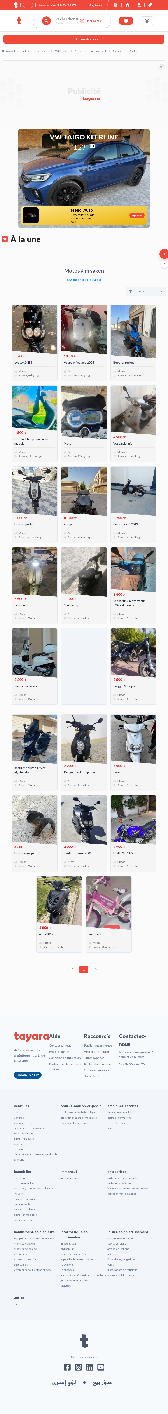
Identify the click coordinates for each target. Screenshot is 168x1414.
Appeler (137, 215)
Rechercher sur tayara (99, 1064)
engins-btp (20, 1143)
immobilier (23, 1171)
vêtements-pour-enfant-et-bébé (33, 1269)
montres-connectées (73, 1254)
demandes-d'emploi (119, 1112)
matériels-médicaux (119, 1183)
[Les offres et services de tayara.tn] (150, 5)
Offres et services (96, 1070)
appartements (22, 1204)
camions (19, 1159)
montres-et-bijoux (24, 1243)
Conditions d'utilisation (65, 1058)
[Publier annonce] (126, 21)
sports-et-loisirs (116, 1243)
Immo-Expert (28, 1075)
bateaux (18, 1149)
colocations (21, 1178)
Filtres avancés (94, 1058)
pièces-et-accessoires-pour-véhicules (36, 1154)
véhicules (21, 1106)
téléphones (67, 1269)
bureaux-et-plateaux (26, 1209)
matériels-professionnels (122, 1178)
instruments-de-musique (122, 1269)
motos (18, 1112)
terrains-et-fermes (25, 1220)
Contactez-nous (60, 1045)
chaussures (21, 1264)
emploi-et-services (122, 1106)
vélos (110, 1264)
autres (19, 1297)
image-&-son (68, 1243)
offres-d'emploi (116, 1123)
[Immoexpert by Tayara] (127, 4)
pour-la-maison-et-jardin (81, 1106)
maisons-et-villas (24, 1183)
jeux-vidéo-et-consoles (74, 1280)
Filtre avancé (93, 20)
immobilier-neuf (70, 1178)
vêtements (20, 1254)
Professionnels (59, 1051)
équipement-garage (25, 1123)
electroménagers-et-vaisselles (79, 1117)
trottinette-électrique (120, 1238)
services (112, 1128)
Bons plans (91, 1076)
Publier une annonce (98, 1045)
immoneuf (69, 1171)
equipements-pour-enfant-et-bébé (34, 1238)
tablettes (66, 1285)
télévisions (67, 1264)
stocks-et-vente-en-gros (121, 1193)
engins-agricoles (23, 1133)
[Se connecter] (147, 20)
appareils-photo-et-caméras (77, 1259)
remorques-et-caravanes (29, 1128)
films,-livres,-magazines (121, 1259)
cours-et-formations (119, 1117)
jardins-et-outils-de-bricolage (78, 1112)
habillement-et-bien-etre (34, 1232)
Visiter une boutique (98, 1051)
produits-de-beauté (25, 1248)
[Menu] (28, 5)
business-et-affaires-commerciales (128, 1188)
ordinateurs (68, 1248)
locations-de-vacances (27, 1199)
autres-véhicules (24, 1138)
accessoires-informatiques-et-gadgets (83, 1275)
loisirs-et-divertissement (127, 1232)
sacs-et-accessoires (26, 1259)
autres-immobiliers (25, 1214)
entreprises (116, 1171)
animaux (112, 1254)
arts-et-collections (118, 1248)
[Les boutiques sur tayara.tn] (116, 5)
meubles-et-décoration (74, 1123)
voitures (19, 1117)
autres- (18, 1304)
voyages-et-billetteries (120, 1275)
